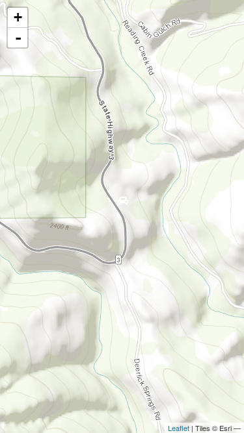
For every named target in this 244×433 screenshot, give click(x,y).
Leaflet (178, 428)
